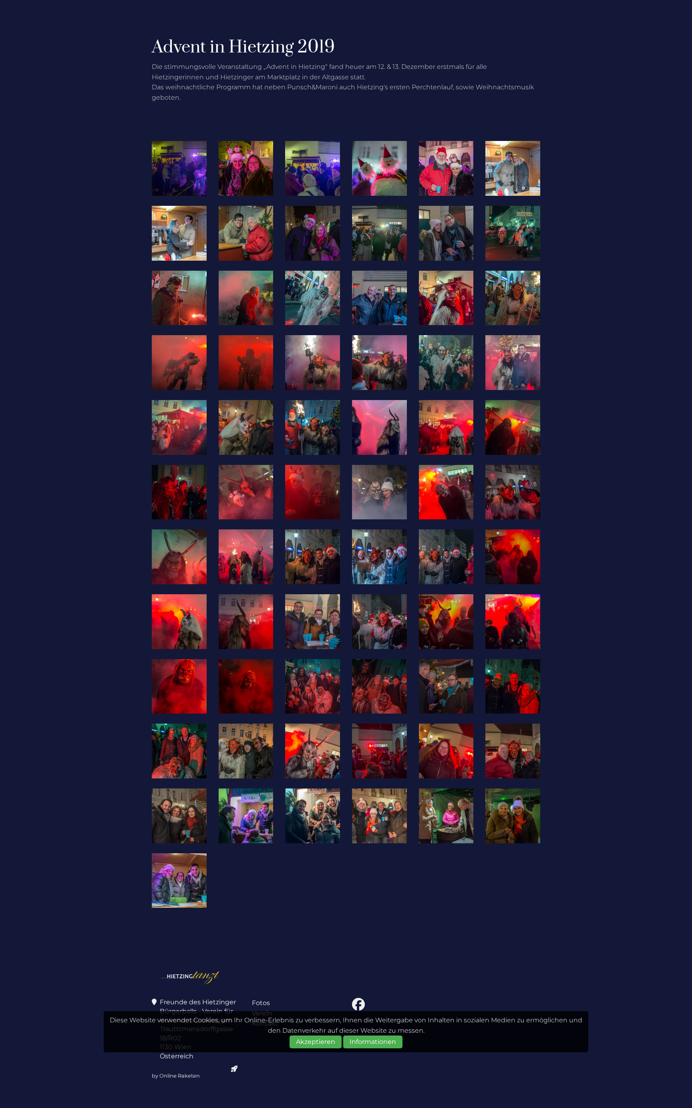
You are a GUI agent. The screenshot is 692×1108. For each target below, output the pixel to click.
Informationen (373, 1042)
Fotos (261, 1003)
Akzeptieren (315, 1042)
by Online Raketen (176, 1076)
